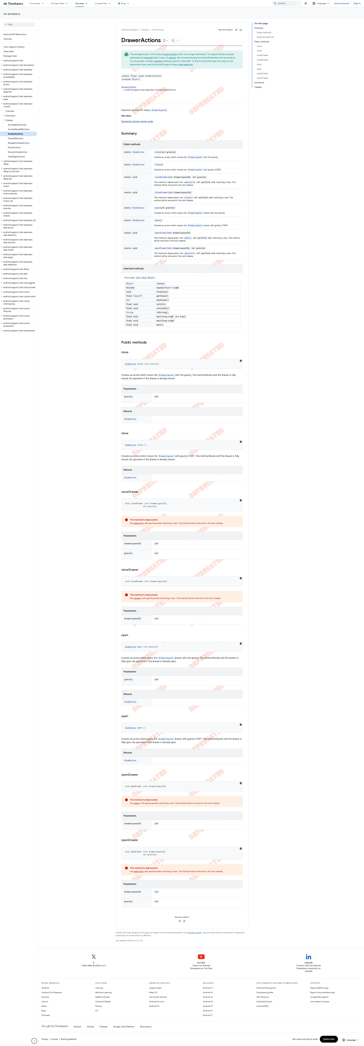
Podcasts (46, 1015)
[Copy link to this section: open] (131, 635)
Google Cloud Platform (123, 1026)
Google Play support (319, 997)
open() (188, 238)
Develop (80, 3)
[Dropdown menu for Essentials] (44, 3)
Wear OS (153, 992)
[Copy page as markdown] (173, 40)
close (158, 152)
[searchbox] (19, 24)
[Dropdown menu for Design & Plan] (68, 3)
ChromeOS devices (158, 997)
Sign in (357, 3)
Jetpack (172, 57)
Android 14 (208, 1001)
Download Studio (264, 1001)
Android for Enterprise (52, 992)
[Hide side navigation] (34, 1041)
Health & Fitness (102, 997)
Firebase (103, 1026)
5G (96, 1010)
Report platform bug (319, 988)
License (54, 1039)
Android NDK (262, 1006)
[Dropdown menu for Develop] (88, 3)
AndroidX (148, 57)
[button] (18, 60)
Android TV (154, 1006)
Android (45, 988)
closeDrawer (161, 177)
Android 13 (208, 1006)
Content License (194, 932)
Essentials (35, 3)
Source (45, 1001)
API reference (12, 14)
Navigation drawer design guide (137, 121)
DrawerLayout (159, 110)
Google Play (101, 3)
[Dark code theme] (241, 360)
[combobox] (286, 3)
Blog (123, 3)
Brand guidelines (68, 1039)
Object (135, 79)
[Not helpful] (240, 30)
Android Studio (341, 3)
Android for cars (156, 1001)
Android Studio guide (266, 988)
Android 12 (208, 1010)
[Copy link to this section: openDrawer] (141, 775)
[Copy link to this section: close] (131, 352)
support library (171, 54)
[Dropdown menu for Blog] (129, 3)
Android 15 (208, 997)
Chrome (90, 1026)
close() (188, 197)
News (44, 1006)
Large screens (155, 988)
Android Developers (129, 30)
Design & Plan (57, 3)
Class (136, 296)
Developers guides (265, 992)
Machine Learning (103, 992)
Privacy (98, 1006)
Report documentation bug (322, 992)
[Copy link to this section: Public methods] (149, 342)
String (129, 312)
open (157, 207)
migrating (158, 61)
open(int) (189, 182)
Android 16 (208, 992)
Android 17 (208, 988)
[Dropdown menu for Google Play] (110, 3)
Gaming (99, 988)
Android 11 (207, 1015)
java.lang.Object (128, 87)
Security (45, 997)
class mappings (185, 64)
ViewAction (138, 152)
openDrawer (161, 232)
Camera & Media (103, 1001)
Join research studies (319, 1001)
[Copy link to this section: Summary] (139, 133)
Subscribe (329, 1039)
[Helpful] (236, 30)
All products (145, 1026)
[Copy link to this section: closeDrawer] (141, 492)
